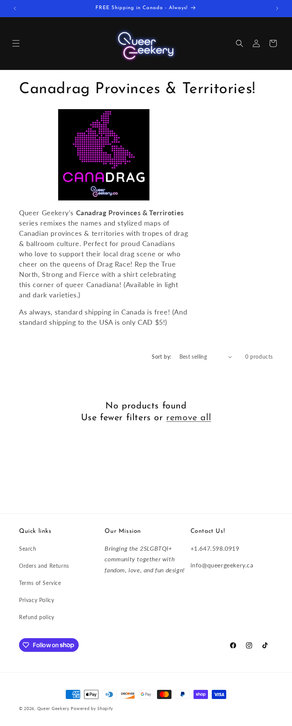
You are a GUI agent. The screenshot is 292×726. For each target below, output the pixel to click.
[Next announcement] (277, 8)
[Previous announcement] (14, 8)
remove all (188, 418)
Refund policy (36, 617)
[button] (16, 43)
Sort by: (161, 356)
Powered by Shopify (92, 708)
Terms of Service (40, 583)
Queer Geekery (53, 708)
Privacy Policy (36, 600)
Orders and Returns (44, 565)
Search (27, 548)
